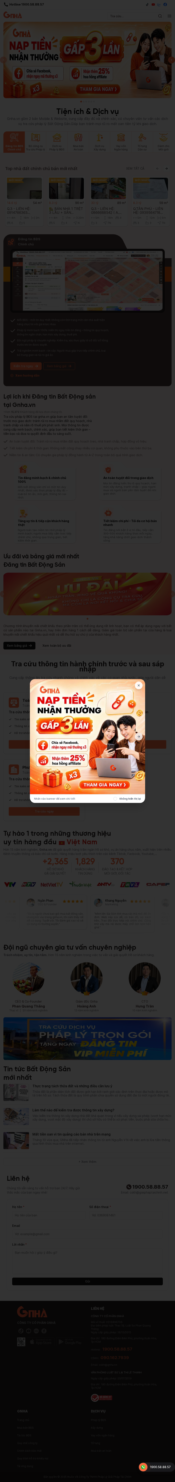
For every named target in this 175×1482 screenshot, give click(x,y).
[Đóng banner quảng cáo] (139, 685)
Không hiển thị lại (130, 798)
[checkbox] (115, 799)
